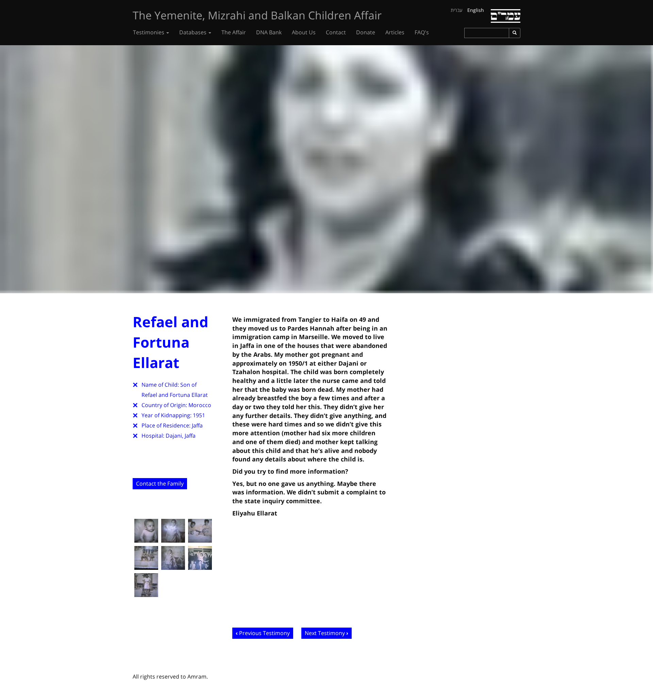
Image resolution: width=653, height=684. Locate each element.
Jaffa (197, 425)
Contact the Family (160, 483)
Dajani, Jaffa (181, 435)
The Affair (233, 32)
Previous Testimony (264, 633)
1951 (199, 415)
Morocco (199, 405)
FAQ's (422, 32)
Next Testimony (325, 633)
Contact (336, 32)
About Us (304, 32)
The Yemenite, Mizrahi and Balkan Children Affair (257, 15)
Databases (193, 32)
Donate (365, 32)
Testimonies (149, 32)
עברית (457, 10)
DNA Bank (269, 32)
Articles (394, 32)
